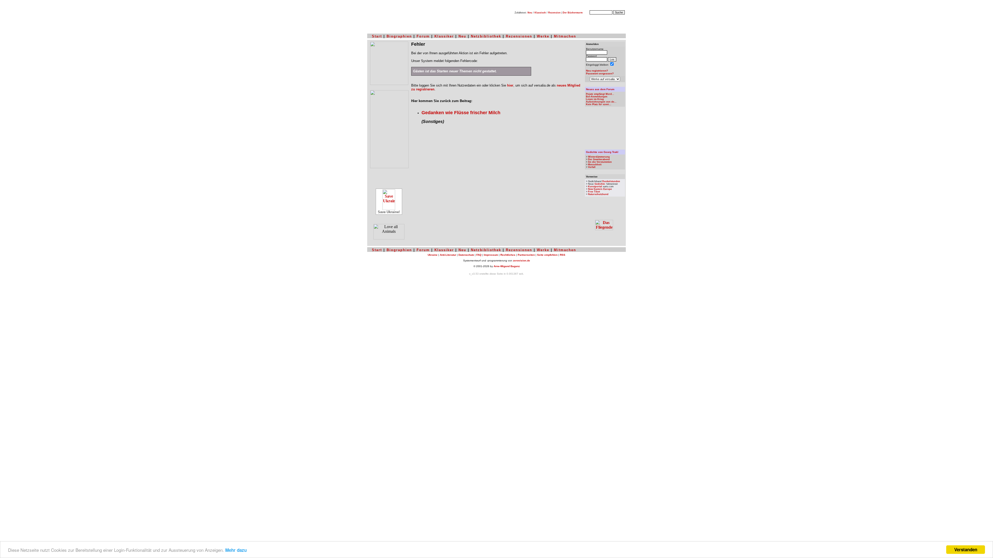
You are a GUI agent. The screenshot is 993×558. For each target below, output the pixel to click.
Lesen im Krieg (595, 99)
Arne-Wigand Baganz (507, 266)
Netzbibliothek (486, 36)
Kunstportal (595, 186)
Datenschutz (466, 254)
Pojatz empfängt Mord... (600, 94)
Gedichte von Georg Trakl (602, 152)
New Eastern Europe (600, 189)
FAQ (479, 254)
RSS (562, 254)
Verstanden (965, 549)
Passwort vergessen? (600, 73)
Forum (423, 36)
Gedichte (600, 184)
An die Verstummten (600, 162)
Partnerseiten (526, 254)
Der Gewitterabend (599, 159)
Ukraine (433, 254)
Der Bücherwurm (573, 12)
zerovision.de (521, 260)
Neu (530, 12)
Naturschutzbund (598, 194)
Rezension (554, 12)
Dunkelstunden (611, 181)
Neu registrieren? (597, 70)
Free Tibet (594, 191)
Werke (543, 36)
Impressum (491, 254)
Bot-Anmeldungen (596, 96)
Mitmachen (565, 36)
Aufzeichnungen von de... (601, 101)
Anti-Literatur (448, 254)
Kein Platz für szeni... (598, 104)
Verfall (592, 167)
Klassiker (444, 36)
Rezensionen (519, 36)
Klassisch (540, 12)
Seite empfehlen (547, 254)
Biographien (399, 36)
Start (377, 36)
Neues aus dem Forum (600, 89)
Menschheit (594, 164)
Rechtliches (507, 254)
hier (510, 85)
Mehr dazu (236, 550)
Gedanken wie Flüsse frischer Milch (461, 112)
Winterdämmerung (599, 157)
